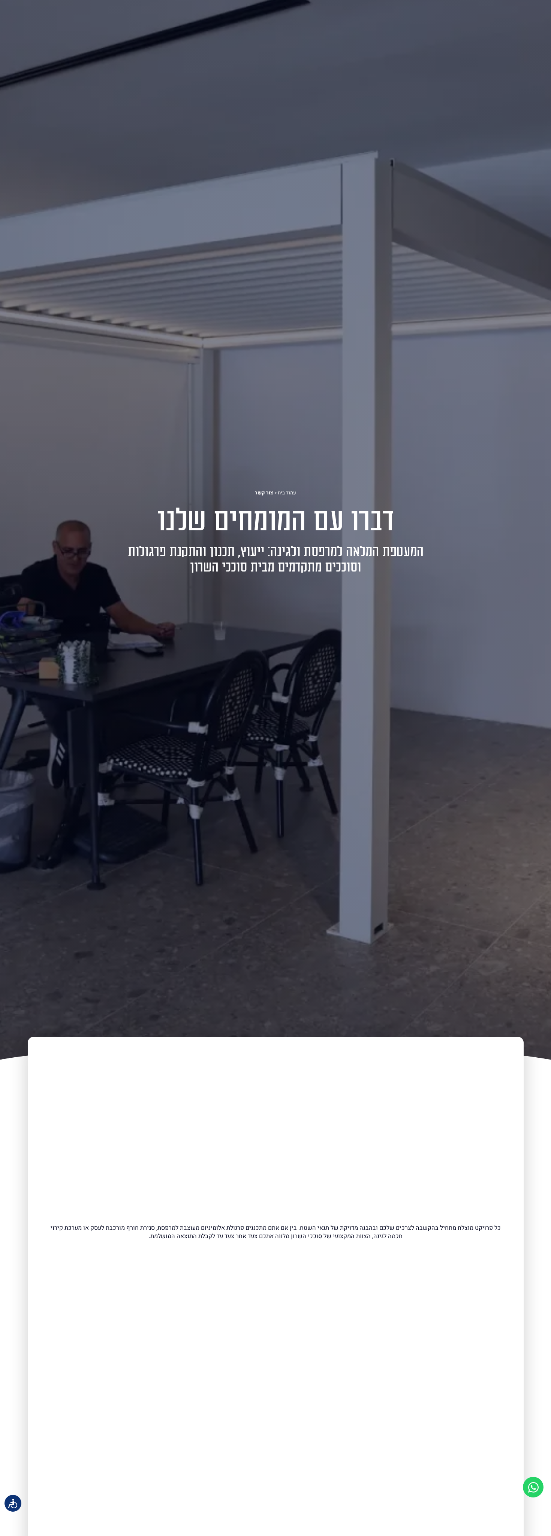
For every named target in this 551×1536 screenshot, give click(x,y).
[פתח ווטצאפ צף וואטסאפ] (533, 1487)
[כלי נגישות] (12, 1503)
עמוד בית (287, 493)
